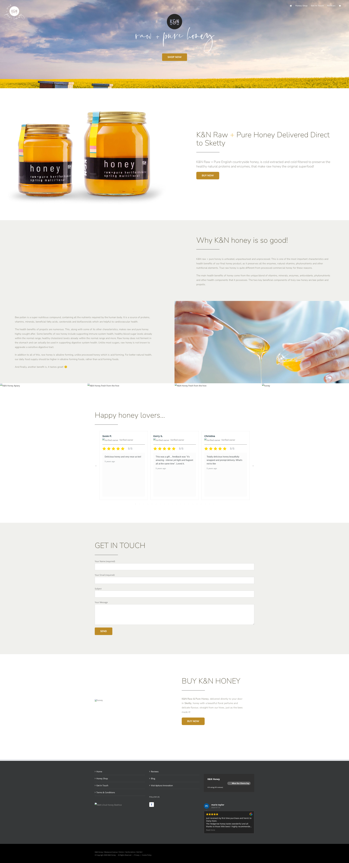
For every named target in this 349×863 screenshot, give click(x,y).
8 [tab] (164, 504)
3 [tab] (143, 504)
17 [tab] (201, 504)
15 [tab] (193, 504)
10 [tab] (172, 504)
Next (253, 465)
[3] (190, 385)
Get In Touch (102, 785)
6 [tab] (156, 504)
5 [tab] (152, 504)
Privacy (136, 855)
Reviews (155, 771)
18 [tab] (205, 504)
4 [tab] (148, 504)
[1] (103, 385)
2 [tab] (139, 504)
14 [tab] (188, 504)
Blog (153, 778)
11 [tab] (176, 504)
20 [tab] (213, 504)
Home (99, 771)
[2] (266, 385)
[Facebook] (151, 804)
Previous (96, 465)
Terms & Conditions (105, 792)
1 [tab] (135, 504)
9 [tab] (168, 504)
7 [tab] (160, 504)
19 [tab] (209, 504)
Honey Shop (102, 778)
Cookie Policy (146, 855)
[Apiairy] (10, 385)
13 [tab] (184, 504)
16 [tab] (197, 504)
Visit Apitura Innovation (162, 785)
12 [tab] (180, 504)
